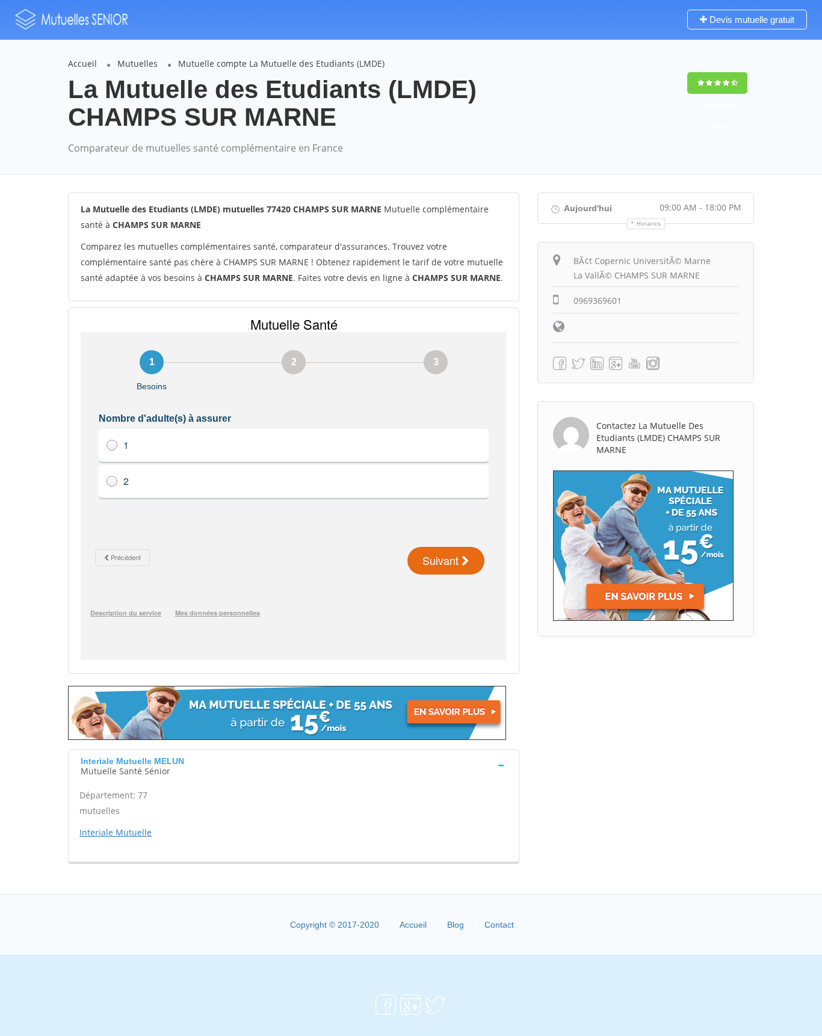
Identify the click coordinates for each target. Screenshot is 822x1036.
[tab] (293, 764)
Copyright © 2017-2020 (334, 925)
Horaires (649, 224)
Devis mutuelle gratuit (750, 19)
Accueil (82, 63)
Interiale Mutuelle (115, 832)
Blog (455, 925)
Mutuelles (137, 63)
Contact (499, 925)
